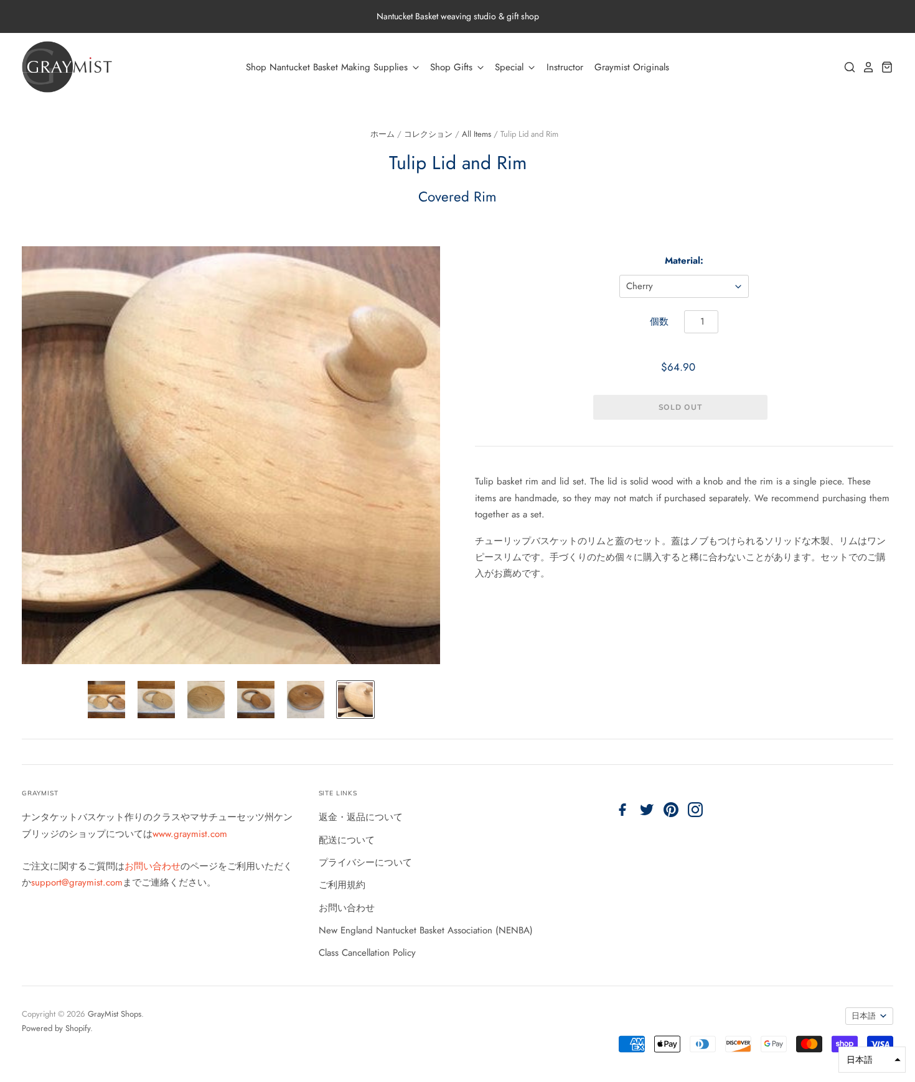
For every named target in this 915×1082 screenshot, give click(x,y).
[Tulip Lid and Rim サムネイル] (106, 699)
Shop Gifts (453, 67)
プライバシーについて (365, 862)
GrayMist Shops (114, 1014)
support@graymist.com (77, 882)
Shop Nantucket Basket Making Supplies (328, 67)
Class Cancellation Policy (367, 952)
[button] (872, 1060)
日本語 (864, 1016)
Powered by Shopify (56, 1028)
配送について (347, 840)
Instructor (565, 67)
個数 (659, 321)
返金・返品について (361, 817)
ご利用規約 (342, 885)
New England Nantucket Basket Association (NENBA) (426, 930)
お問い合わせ (152, 866)
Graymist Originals (631, 67)
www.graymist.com (189, 834)
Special (511, 67)
